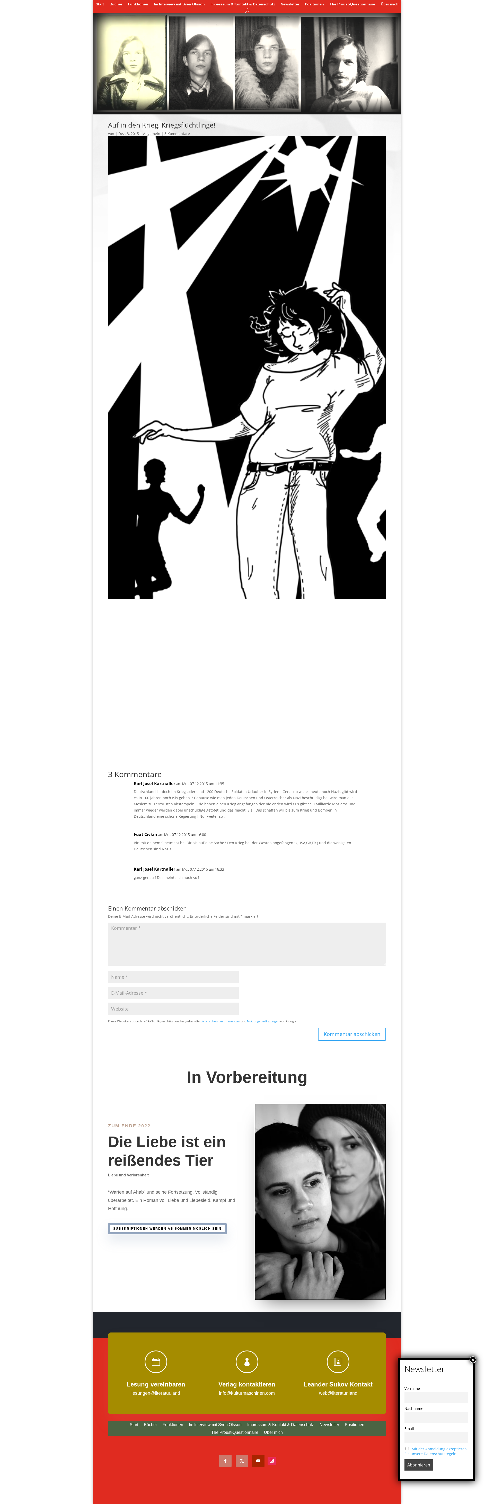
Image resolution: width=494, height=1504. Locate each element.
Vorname (412, 1388)
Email (409, 1428)
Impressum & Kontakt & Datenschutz (242, 4)
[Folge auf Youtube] (258, 1461)
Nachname (413, 1408)
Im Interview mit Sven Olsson (179, 4)
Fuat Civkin (145, 834)
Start (100, 4)
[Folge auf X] (242, 1461)
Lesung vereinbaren (156, 1384)
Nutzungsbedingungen (263, 1021)
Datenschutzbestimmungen (220, 1021)
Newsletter (290, 4)
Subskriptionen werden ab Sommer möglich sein (167, 1228)
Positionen (314, 4)
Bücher (116, 4)
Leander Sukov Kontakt (338, 1384)
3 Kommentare (177, 133)
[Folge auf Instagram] (272, 1461)
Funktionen (138, 4)
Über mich (390, 4)
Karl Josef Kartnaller (154, 783)
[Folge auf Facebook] (225, 1461)
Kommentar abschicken (352, 1034)
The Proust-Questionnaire (352, 4)
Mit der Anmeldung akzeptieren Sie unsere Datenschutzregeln (435, 1451)
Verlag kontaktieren (246, 1384)
